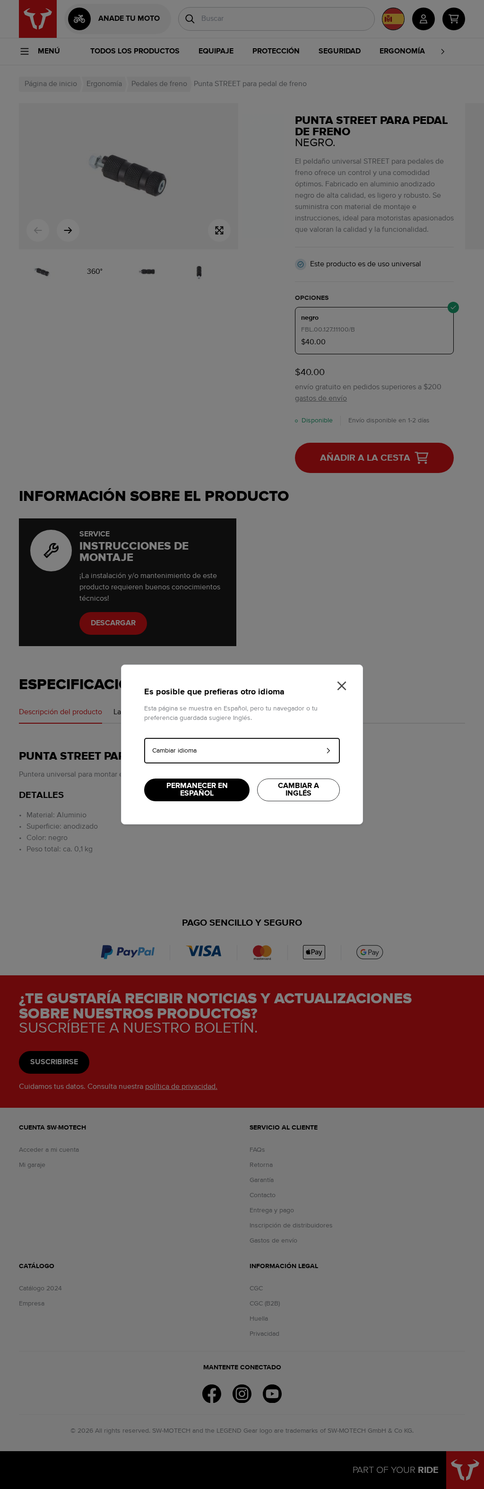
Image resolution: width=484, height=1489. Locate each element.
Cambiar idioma (174, 750)
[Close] (341, 686)
